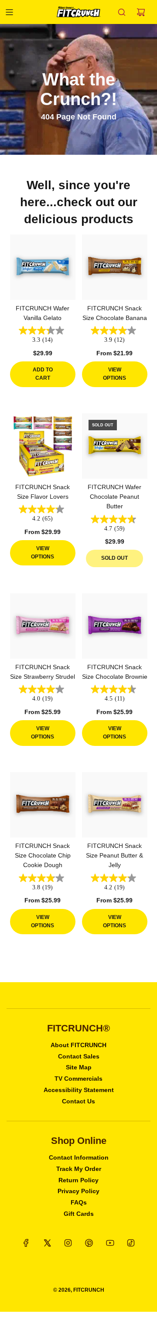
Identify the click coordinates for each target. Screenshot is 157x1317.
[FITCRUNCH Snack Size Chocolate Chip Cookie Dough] (42, 804)
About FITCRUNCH (78, 1044)
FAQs (79, 1202)
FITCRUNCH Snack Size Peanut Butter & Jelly (114, 855)
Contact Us (78, 1101)
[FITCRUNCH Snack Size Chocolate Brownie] (114, 626)
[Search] (121, 12)
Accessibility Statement (79, 1089)
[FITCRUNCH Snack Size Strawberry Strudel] (42, 626)
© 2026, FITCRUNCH (78, 1290)
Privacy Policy (78, 1191)
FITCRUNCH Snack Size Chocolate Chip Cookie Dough (43, 855)
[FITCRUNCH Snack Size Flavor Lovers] (42, 446)
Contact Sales (78, 1056)
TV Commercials (78, 1078)
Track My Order (78, 1168)
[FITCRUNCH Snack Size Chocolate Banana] (114, 267)
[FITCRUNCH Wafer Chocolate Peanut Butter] (114, 446)
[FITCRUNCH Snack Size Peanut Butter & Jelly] (114, 804)
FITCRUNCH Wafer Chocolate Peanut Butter (114, 496)
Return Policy (78, 1180)
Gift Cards (79, 1213)
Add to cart (43, 374)
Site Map (79, 1067)
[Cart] (140, 12)
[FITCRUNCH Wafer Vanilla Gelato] (42, 267)
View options (114, 374)
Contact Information (79, 1157)
